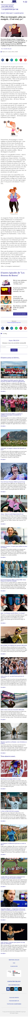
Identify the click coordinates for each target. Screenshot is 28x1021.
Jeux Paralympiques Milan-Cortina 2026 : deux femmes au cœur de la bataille (13, 580)
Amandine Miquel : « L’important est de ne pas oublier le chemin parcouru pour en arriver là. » (13, 909)
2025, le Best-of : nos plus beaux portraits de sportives (12, 677)
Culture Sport (7, 6)
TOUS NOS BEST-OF (14, 1000)
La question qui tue (19, 13)
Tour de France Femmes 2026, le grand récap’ (13, 482)
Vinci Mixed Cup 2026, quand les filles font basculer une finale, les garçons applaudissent (13, 381)
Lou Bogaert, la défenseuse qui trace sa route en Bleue (13, 844)
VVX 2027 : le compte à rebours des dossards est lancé (13, 449)
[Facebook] (8, 989)
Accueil (3, 13)
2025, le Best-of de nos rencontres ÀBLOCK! (12, 709)
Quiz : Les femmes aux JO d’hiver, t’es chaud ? (13, 613)
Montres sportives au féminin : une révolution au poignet (14, 742)
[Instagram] (12, 989)
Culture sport (9, 13)
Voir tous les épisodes (21, 313)
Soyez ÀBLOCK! (14, 340)
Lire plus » (3, 391)
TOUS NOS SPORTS (14, 997)
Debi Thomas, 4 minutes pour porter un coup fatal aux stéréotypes (13, 943)
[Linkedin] (16, 989)
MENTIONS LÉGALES (14, 959)
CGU (14, 963)
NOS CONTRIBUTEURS (14, 984)
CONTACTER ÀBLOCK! (14, 981)
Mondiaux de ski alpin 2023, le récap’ (11, 779)
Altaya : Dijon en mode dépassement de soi (12, 514)
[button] (2, 2)
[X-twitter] (20, 989)
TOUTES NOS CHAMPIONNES (14, 1004)
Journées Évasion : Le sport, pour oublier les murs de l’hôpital (14, 547)
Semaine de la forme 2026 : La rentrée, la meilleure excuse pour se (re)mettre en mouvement (11, 415)
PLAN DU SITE (14, 966)
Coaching (5, 333)
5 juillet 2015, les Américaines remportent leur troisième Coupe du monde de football (13, 877)
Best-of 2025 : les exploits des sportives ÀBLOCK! (14, 645)
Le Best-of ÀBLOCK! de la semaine (10, 811)
